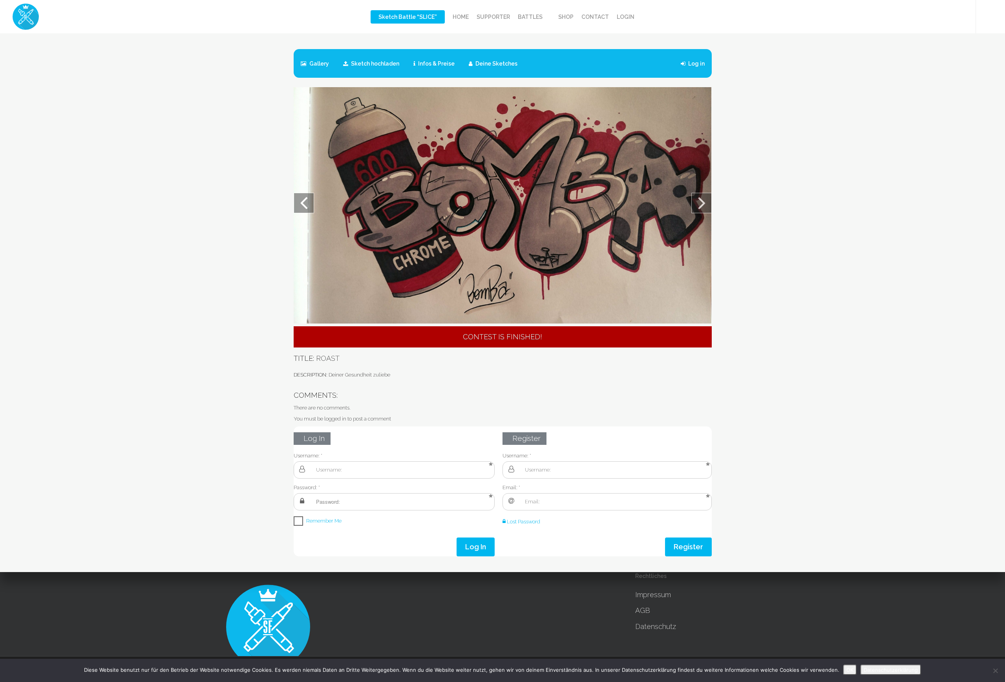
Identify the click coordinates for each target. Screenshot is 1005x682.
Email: (509, 487)
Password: (305, 487)
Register (688, 547)
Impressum (653, 595)
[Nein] (995, 671)
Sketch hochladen (374, 63)
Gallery (318, 63)
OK (849, 670)
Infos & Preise (436, 63)
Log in (696, 63)
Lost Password (523, 522)
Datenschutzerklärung (891, 670)
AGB (642, 610)
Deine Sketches (495, 63)
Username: (307, 455)
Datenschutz (655, 626)
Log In (475, 547)
